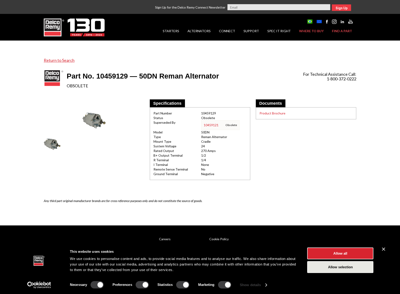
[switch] (142, 284)
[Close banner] (383, 249)
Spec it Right (279, 31)
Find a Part (342, 31)
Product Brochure (272, 113)
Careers (165, 239)
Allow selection (340, 267)
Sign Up (341, 8)
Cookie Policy (219, 239)
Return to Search (59, 60)
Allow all (340, 253)
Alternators (199, 31)
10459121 (211, 125)
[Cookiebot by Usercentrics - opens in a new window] (39, 284)
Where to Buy (311, 31)
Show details (250, 285)
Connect (227, 31)
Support (251, 31)
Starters (171, 31)
